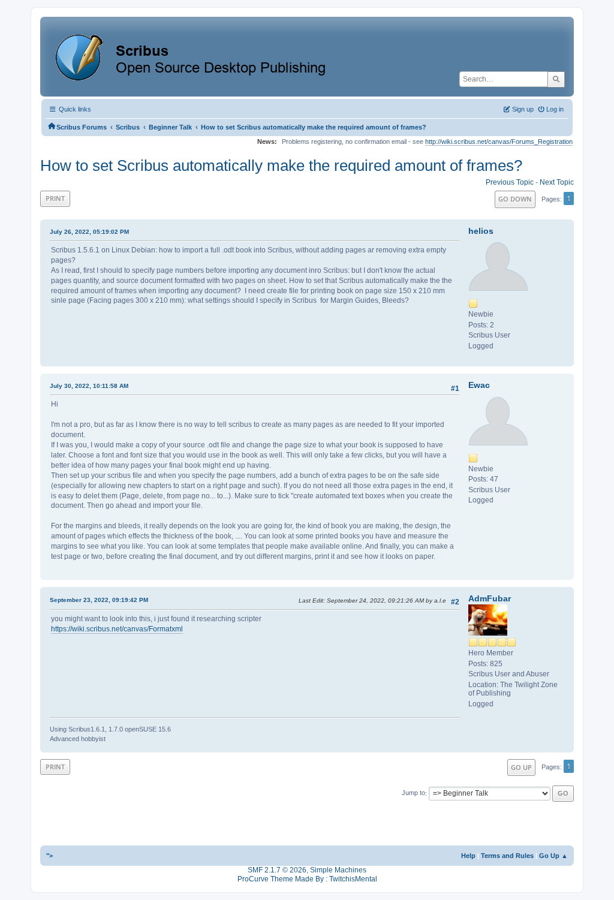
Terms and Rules (507, 855)
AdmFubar (489, 598)
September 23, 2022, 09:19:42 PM (99, 600)
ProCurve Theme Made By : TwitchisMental (307, 879)
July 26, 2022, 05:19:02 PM (89, 231)
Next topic (557, 182)
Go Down (515, 198)
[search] (556, 79)
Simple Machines (338, 870)
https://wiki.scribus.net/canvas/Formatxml (117, 629)
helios (480, 231)
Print (55, 198)
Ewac (479, 385)
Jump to (413, 793)
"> (49, 855)
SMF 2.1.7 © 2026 (277, 870)
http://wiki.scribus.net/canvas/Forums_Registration (499, 141)
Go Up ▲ (553, 855)
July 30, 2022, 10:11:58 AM (89, 386)
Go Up (521, 767)
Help (468, 855)
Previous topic (510, 182)
